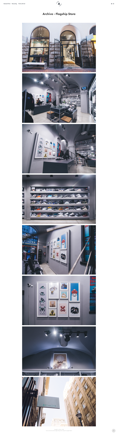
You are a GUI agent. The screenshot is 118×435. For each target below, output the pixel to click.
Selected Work (7, 3)
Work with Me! (21, 3)
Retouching (14, 3)
